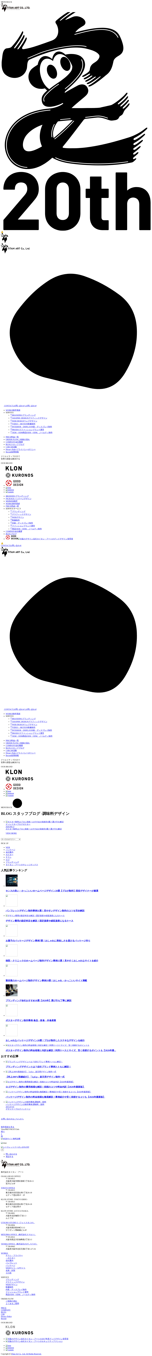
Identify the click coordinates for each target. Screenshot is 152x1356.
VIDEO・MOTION (22, 424)
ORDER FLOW (18, 439)
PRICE (12, 437)
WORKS (13, 410)
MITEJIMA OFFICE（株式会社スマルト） (18, 1235)
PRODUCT (27, 430)
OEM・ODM (31, 433)
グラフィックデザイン (15, 1282)
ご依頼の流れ (11, 1301)
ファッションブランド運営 (17, 1292)
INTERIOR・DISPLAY (31, 427)
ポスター (9, 855)
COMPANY (14, 442)
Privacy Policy (21, 449)
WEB (8, 847)
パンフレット (11, 1263)
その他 (8, 1273)
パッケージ (10, 850)
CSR (11, 447)
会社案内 (9, 852)
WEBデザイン (12, 1285)
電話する (9, 1157)
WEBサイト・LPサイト (16, 1268)
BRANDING (23, 415)
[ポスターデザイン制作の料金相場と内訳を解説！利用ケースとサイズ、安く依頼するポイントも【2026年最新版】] (47, 1045)
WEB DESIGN (23, 421)
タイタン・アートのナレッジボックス (22, 865)
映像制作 (9, 1287)
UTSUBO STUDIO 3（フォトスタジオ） (18, 1223)
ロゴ (8, 860)
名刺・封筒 (10, 1270)
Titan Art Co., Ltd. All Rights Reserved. (26, 1354)
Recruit (12, 452)
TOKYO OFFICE (8, 1188)
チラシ (8, 857)
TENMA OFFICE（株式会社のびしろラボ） (19, 1244)
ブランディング (12, 862)
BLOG (15, 444)
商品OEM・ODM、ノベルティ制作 (20, 1295)
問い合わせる (11, 1154)
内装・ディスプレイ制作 (16, 1290)
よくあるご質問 (12, 1304)
